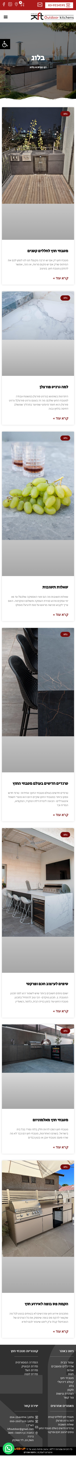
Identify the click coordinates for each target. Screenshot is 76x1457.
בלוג (71, 1386)
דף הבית (41, 67)
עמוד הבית (67, 1362)
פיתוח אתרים (30, 1452)
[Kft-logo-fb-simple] (4, 4)
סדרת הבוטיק (29, 1366)
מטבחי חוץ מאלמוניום (50, 1120)
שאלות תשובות (55, 587)
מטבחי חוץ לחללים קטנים (47, 251)
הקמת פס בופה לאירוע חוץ (46, 1304)
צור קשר (69, 1397)
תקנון (70, 1389)
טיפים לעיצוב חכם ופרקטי (47, 984)
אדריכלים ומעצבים (62, 1366)
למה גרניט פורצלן (54, 387)
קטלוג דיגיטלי (65, 1382)
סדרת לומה (31, 1374)
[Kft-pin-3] (16, 4)
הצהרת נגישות (65, 1393)
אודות (70, 1370)
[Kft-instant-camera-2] (10, 4)
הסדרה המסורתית (26, 1362)
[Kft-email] (39, 4)
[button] (5, 44)
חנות (71, 1374)
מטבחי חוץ (67, 1378)
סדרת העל (31, 1370)
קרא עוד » (60, 278)
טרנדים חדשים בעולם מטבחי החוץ (40, 783)
